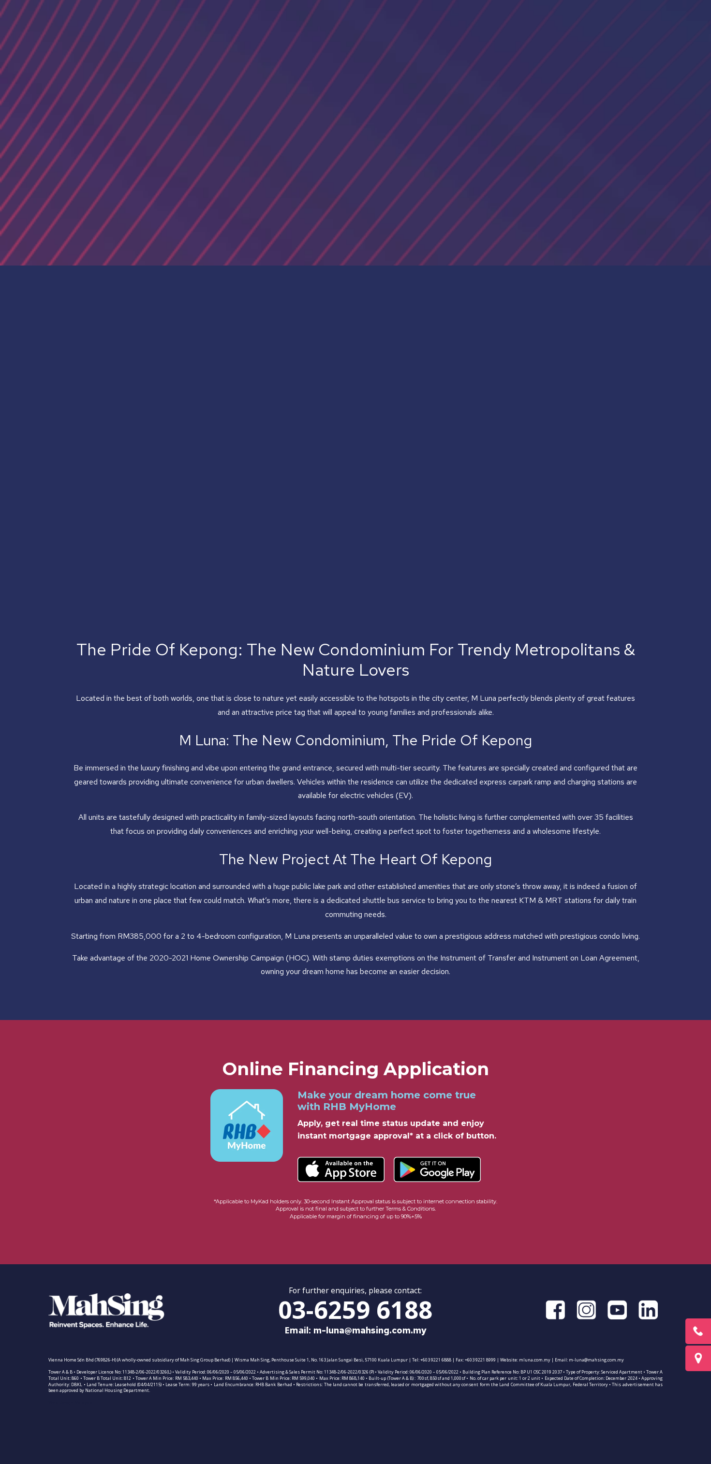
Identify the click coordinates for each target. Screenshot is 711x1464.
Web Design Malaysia (70, 1402)
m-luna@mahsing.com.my (370, 1330)
